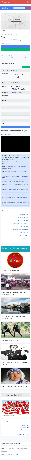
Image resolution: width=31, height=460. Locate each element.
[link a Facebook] (11, 454)
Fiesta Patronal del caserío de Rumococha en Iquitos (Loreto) (14, 317)
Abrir (12, 114)
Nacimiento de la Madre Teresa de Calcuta (15, 386)
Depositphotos (17, 443)
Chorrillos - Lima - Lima (16, 92)
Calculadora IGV (24, 214)
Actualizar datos (26, 66)
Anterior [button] (3, 55)
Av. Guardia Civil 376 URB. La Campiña (12, 40)
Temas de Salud (24, 235)
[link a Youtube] (18, 454)
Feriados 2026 (25, 425)
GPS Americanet (12, 181)
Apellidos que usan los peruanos (20, 229)
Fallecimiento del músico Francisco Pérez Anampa (14, 363)
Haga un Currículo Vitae (22, 220)
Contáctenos (4, 451)
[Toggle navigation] (27, 2)
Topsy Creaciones (21, 166)
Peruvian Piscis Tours (22, 197)
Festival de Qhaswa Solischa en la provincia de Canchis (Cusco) (15, 293)
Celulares (28, 7)
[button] (15, 46)
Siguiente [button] (8, 55)
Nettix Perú (11, 184)
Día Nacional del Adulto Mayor (11, 340)
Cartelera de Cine (24, 232)
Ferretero (11, 194)
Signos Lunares (25, 429)
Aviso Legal (11, 448)
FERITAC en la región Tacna (10, 270)
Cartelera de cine (24, 427)
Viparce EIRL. (19, 202)
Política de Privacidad (22, 448)
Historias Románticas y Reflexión (20, 223)
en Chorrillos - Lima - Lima (9, 34)
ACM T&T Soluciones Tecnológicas (17, 189)
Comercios (4, 7)
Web (12, 110)
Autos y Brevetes (24, 226)
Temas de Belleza (24, 238)
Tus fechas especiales (23, 432)
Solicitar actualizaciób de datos (16, 127)
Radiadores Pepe (22, 171)
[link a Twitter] (3, 454)
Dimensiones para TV (23, 241)
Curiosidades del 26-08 (23, 434)
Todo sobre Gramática (22, 217)
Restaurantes (5, 8)
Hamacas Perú (15, 161)
